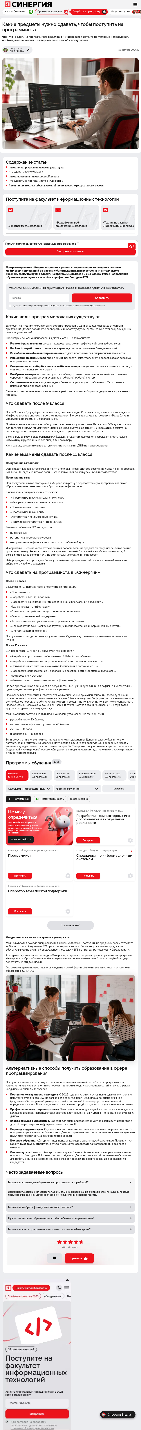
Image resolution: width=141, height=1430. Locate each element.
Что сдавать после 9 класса (26, 171)
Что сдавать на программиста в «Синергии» (36, 180)
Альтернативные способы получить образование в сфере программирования (56, 185)
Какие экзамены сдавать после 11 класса (34, 176)
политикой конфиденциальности (90, 306)
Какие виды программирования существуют (36, 167)
